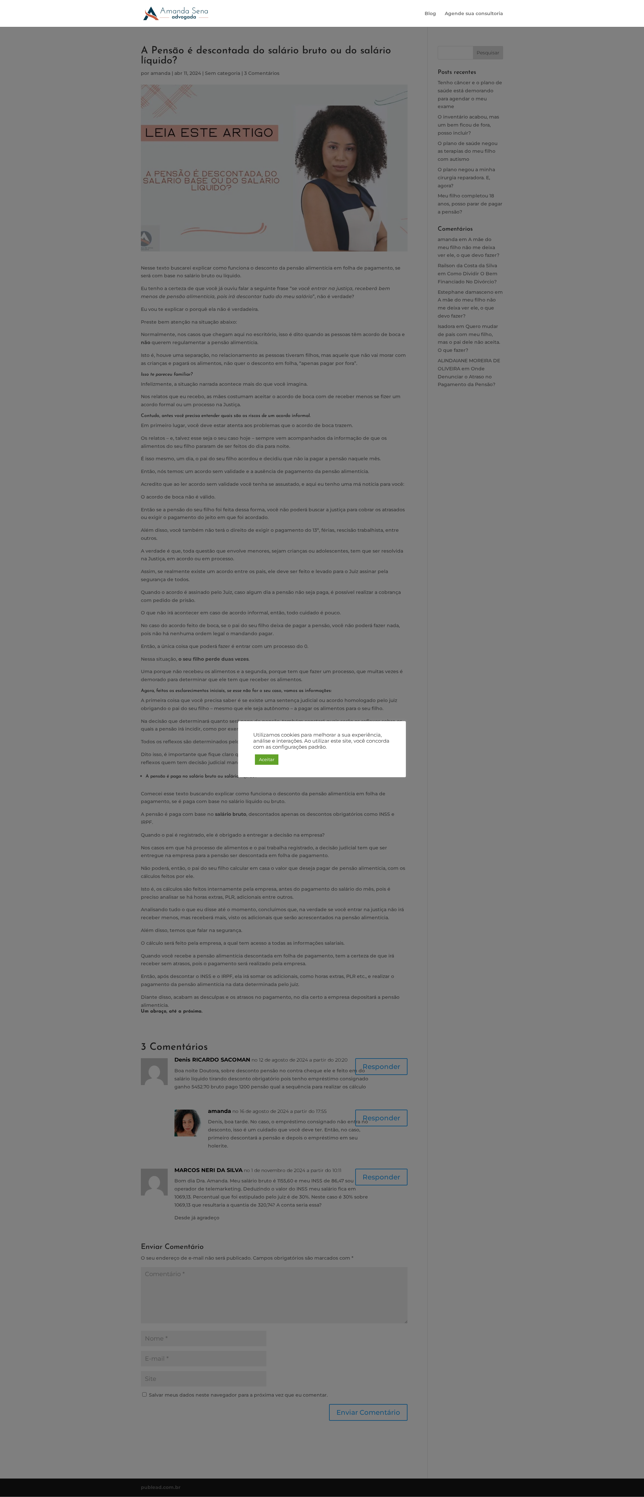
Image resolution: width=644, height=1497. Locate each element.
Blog (430, 13)
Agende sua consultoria (474, 13)
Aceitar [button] (266, 759)
